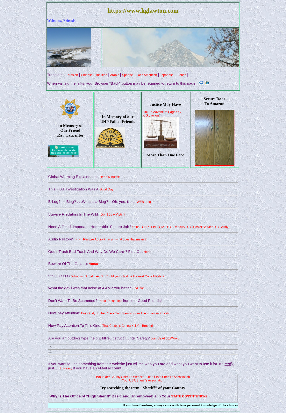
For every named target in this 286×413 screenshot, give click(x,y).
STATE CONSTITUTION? (189, 396)
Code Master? (154, 276)
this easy (66, 368)
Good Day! (106, 189)
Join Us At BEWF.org (165, 338)
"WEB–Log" (144, 201)
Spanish (127, 75)
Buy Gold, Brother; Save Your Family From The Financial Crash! (125, 313)
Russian (72, 75)
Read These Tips (110, 301)
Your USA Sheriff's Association (143, 380)
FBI (153, 227)
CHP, (145, 227)
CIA (161, 227)
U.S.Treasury (176, 227)
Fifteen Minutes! (109, 177)
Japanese (167, 75)
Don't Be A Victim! (112, 214)
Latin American (146, 75)
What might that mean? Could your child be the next (107, 276)
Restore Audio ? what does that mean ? (111, 239)
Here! (147, 251)
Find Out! (138, 288)
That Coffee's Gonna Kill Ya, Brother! (127, 325)
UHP (135, 227)
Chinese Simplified (94, 75)
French (181, 75)
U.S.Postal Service (200, 227)
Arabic (114, 75)
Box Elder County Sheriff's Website (120, 377)
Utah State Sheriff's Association (168, 377)
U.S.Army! (222, 227)
